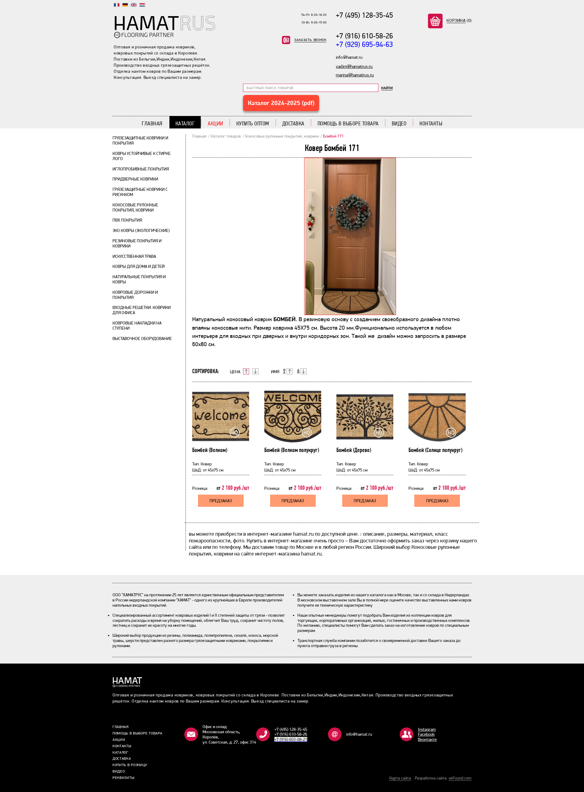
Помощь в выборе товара (348, 123)
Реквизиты (123, 778)
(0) (459, 20)
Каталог (185, 123)
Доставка (293, 123)
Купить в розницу (130, 765)
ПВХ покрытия (127, 220)
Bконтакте (427, 739)
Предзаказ (221, 500)
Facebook (426, 734)
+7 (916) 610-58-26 (364, 36)
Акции (215, 123)
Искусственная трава (134, 256)
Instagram (427, 729)
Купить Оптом (252, 123)
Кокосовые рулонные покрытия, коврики (135, 207)
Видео (399, 123)
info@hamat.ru (359, 734)
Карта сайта (400, 778)
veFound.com (460, 778)
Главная (152, 123)
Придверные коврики (135, 179)
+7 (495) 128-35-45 (364, 15)
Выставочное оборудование (142, 338)
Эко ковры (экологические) (141, 230)
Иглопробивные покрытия (141, 168)
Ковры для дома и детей (139, 266)
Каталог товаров (226, 136)
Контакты (430, 123)
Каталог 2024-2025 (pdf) (281, 103)
